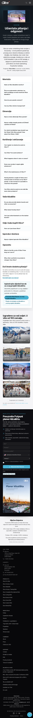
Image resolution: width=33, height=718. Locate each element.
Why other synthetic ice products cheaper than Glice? (14, 259)
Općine (5, 618)
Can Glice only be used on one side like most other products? (16, 190)
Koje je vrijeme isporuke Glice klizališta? (16, 239)
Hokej (4, 613)
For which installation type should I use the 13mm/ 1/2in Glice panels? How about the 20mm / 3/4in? (16, 132)
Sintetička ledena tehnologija (10, 684)
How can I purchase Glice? (12, 228)
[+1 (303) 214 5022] (26, 2)
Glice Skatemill (6, 586)
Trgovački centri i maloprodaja (10, 623)
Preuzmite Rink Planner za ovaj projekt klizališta (15, 297)
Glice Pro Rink (6, 581)
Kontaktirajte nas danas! (11, 278)
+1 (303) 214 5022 (8, 559)
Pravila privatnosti (7, 660)
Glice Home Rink (7, 600)
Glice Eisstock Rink (7, 597)
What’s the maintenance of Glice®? (15, 172)
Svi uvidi (5, 690)
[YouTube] (19, 714)
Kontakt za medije (7, 654)
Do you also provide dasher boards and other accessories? (16, 203)
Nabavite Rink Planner (17, 467)
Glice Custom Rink (7, 602)
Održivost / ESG (7, 644)
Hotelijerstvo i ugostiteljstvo (10, 621)
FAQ (4, 657)
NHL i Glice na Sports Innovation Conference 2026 (15, 674)
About (4, 639)
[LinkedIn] (14, 714)
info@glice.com (22, 702)
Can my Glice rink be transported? (14, 106)
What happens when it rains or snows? (16, 158)
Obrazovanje (6, 631)
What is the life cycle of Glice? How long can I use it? (15, 251)
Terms (21, 715)
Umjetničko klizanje (8, 615)
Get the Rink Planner (9, 474)
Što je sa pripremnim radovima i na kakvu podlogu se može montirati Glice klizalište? (16, 92)
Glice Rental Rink (7, 605)
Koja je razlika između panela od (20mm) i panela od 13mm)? (16, 123)
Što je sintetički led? (8, 682)
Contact (5, 651)
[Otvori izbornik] (30, 3)
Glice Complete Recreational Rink (11, 592)
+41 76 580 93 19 (8, 572)
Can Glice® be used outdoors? (13, 153)
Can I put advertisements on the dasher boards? (16, 216)
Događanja (5, 626)
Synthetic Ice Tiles (7, 687)
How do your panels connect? (13, 100)
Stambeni (5, 629)
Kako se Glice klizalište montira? (14, 84)
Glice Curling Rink (7, 594)
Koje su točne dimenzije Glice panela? (15, 117)
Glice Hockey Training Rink (10, 589)
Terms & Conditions (14, 461)
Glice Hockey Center (8, 584)
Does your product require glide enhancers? (14, 165)
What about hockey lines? (12, 210)
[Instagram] (16, 714)
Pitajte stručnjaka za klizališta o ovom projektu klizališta (15, 302)
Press (4, 641)
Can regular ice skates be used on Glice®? (14, 146)
